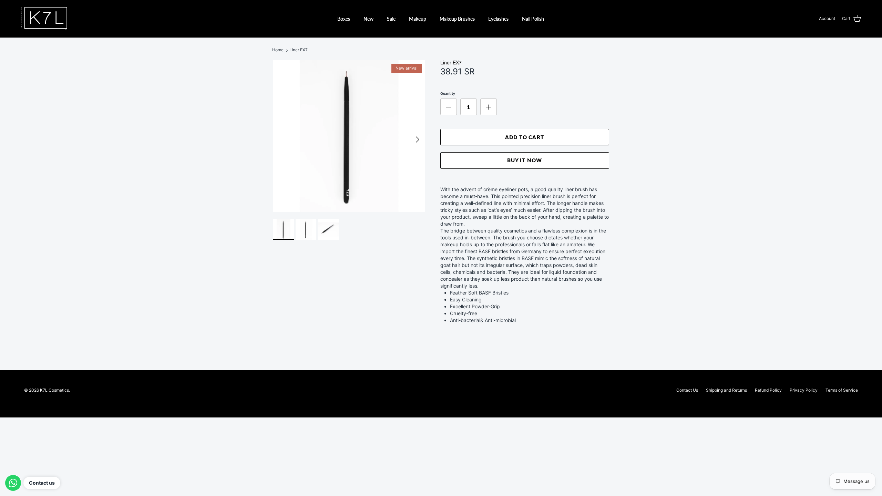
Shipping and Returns (726, 390)
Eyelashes (498, 19)
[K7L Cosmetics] (44, 18)
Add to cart (524, 137)
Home (278, 50)
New (368, 19)
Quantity (447, 93)
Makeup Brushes (457, 19)
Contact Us (687, 390)
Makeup (417, 19)
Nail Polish (533, 19)
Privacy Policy (804, 390)
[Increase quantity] (488, 107)
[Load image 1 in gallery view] (349, 136)
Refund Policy (768, 390)
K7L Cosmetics (54, 390)
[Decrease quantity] (448, 107)
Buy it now (524, 160)
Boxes (343, 19)
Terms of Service (841, 390)
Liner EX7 (298, 50)
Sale (391, 19)
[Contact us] (13, 483)
